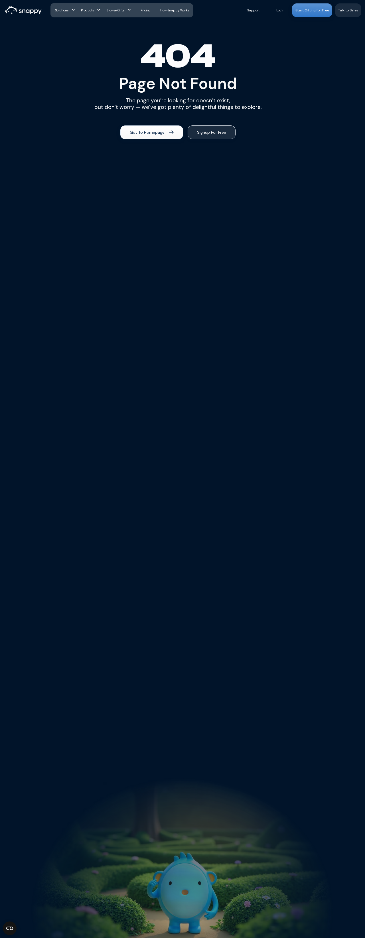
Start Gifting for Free (312, 10)
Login (280, 10)
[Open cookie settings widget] (10, 928)
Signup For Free (211, 132)
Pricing (146, 10)
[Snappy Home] (24, 10)
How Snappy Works (174, 10)
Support (253, 10)
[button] (66, 10)
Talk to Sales (348, 10)
